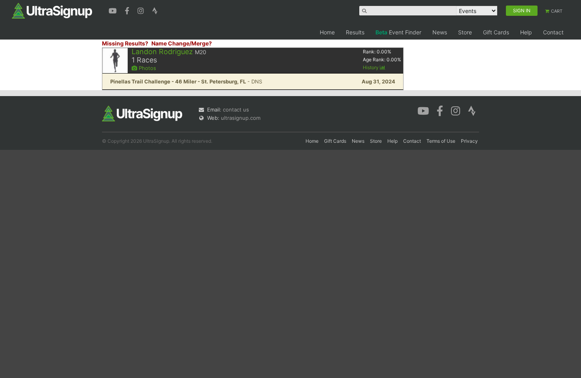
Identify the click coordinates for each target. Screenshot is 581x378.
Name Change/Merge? (181, 43)
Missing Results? (125, 43)
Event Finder (398, 32)
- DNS (186, 81)
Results (355, 32)
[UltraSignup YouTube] (114, 10)
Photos (146, 68)
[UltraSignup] (52, 10)
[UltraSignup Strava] (155, 10)
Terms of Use (440, 141)
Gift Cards (496, 32)
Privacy (469, 141)
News (439, 32)
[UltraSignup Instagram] (141, 10)
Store (465, 32)
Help (526, 32)
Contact (553, 32)
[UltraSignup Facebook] (128, 10)
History (371, 67)
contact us (236, 109)
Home (327, 32)
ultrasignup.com (240, 118)
